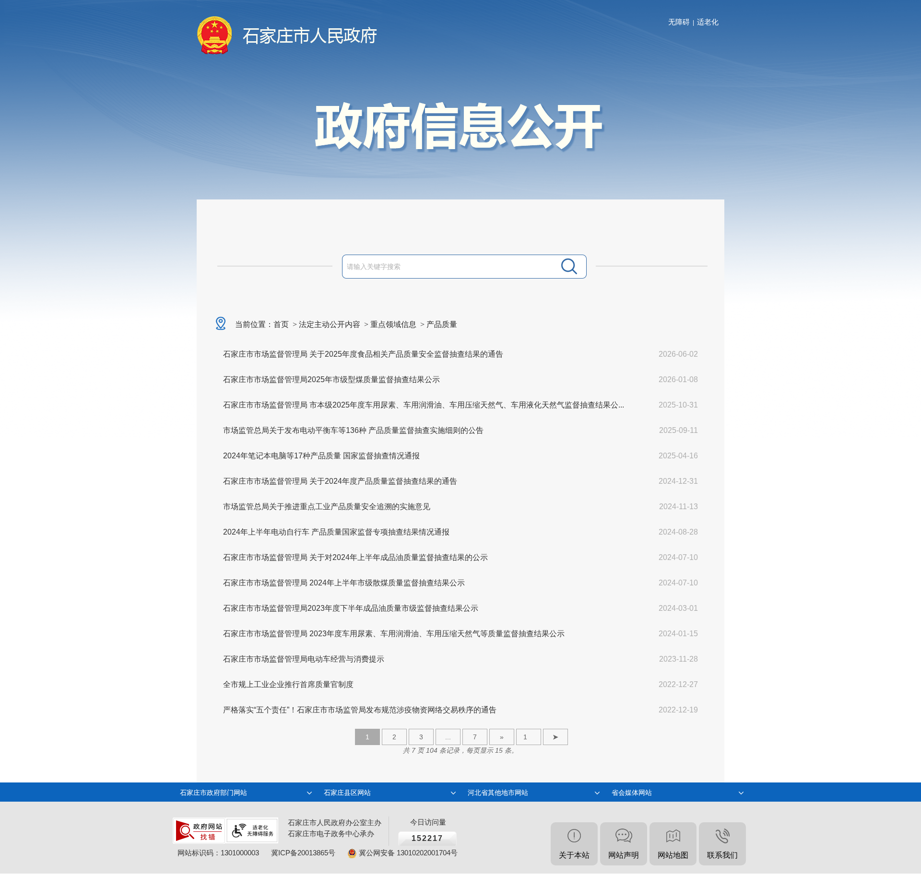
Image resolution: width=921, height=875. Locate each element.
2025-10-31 (678, 405)
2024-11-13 (678, 506)
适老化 (708, 22)
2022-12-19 (678, 710)
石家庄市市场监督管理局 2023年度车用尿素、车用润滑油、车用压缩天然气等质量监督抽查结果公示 (394, 634)
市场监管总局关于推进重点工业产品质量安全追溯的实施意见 (326, 506)
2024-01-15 (678, 634)
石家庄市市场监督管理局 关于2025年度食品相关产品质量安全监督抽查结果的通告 (363, 354)
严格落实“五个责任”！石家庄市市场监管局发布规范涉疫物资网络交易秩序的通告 (359, 710)
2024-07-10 (678, 557)
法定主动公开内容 (329, 324)
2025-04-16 (678, 456)
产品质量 (441, 324)
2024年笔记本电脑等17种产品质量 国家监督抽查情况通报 (321, 456)
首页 (281, 324)
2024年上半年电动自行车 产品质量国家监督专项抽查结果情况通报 (336, 532)
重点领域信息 (393, 324)
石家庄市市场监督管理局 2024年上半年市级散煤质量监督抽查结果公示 (344, 583)
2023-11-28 (678, 659)
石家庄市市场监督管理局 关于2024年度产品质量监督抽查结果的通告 (340, 481)
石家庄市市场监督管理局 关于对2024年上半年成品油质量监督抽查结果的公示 (355, 557)
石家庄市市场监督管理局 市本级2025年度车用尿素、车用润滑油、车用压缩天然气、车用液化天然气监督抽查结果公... (423, 405)
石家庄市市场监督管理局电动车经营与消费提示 (303, 659)
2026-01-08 (678, 379)
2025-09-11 (678, 430)
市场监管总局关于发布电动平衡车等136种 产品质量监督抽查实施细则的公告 (353, 430)
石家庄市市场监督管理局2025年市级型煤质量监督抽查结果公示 (331, 379)
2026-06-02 (678, 354)
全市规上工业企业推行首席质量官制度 (288, 684)
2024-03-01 (678, 608)
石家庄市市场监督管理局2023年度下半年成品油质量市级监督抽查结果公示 (350, 608)
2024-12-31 (678, 481)
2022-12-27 (678, 684)
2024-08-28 (678, 532)
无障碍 (679, 22)
